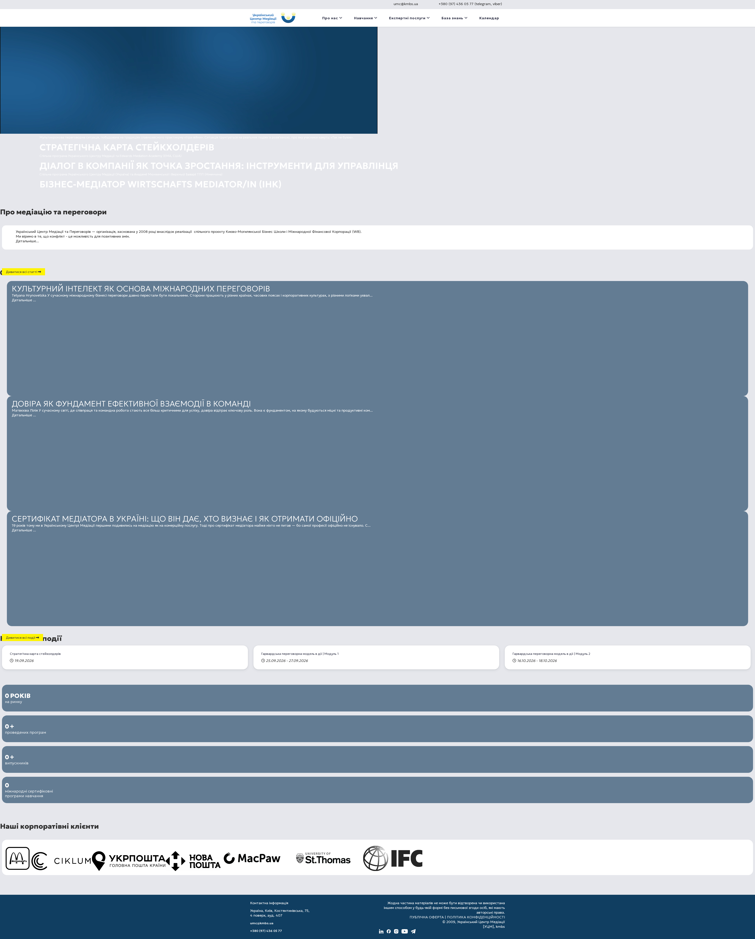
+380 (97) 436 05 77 (266, 931)
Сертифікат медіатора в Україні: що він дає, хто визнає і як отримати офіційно (185, 519)
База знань (452, 18)
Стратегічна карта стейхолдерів (35, 654)
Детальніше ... (24, 300)
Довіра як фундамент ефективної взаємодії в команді (131, 404)
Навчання (363, 18)
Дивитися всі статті (22, 272)
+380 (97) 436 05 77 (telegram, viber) (470, 4)
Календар (489, 18)
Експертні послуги (407, 18)
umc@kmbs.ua (406, 4)
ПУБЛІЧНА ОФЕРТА (427, 917)
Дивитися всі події (21, 638)
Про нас (330, 18)
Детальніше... (27, 241)
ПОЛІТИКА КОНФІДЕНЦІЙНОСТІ (476, 917)
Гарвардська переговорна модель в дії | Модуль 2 (551, 654)
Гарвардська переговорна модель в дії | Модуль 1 (300, 654)
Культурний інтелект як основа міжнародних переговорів (141, 289)
